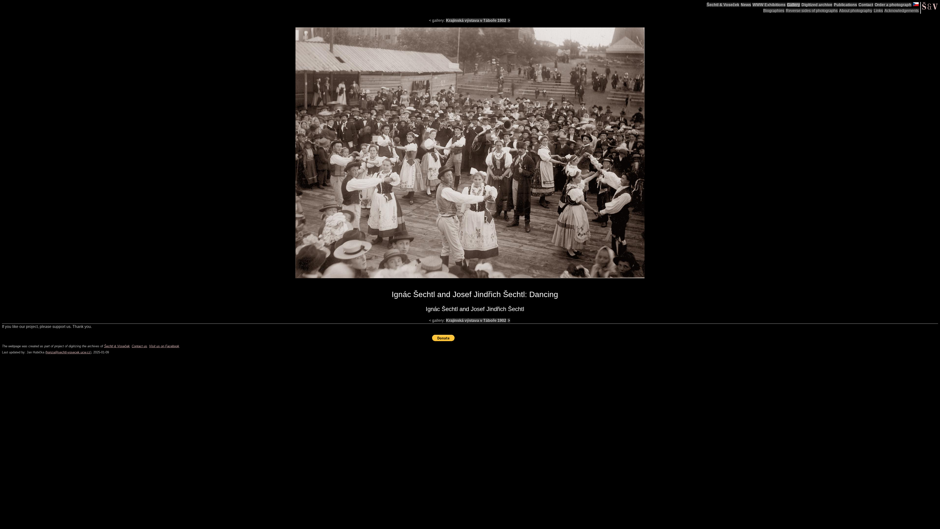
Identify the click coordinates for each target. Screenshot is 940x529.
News (746, 5)
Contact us (139, 346)
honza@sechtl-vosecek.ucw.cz (68, 352)
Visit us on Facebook (164, 346)
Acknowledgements (901, 11)
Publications (845, 5)
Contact (865, 5)
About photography (855, 11)
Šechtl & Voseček (723, 5)
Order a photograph (893, 5)
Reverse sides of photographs (812, 11)
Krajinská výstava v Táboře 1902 (476, 20)
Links (878, 11)
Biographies (773, 11)
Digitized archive (816, 5)
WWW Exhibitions (769, 5)
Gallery (793, 5)
